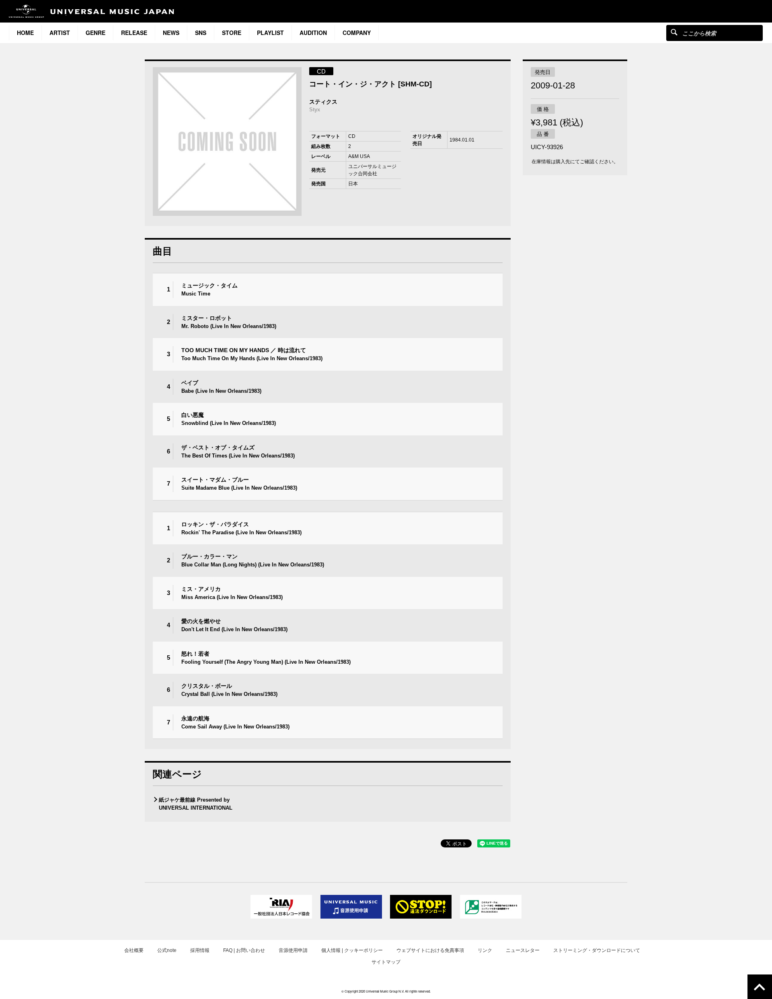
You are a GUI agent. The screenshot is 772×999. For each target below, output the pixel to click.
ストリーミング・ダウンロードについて (596, 950)
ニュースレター (523, 950)
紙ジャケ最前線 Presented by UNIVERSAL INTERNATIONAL (195, 804)
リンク (485, 950)
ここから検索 (674, 32)
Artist (59, 33)
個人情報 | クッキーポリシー (352, 950)
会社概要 (134, 950)
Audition (313, 33)
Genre (95, 33)
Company (357, 33)
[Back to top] (759, 986)
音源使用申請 (293, 950)
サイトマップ (386, 962)
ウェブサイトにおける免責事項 (430, 950)
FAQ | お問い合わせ (244, 950)
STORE (231, 33)
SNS (200, 33)
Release (134, 33)
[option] (227, 141)
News (171, 33)
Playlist (270, 33)
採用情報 (199, 950)
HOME (25, 33)
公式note (167, 950)
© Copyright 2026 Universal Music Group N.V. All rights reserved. (386, 991)
